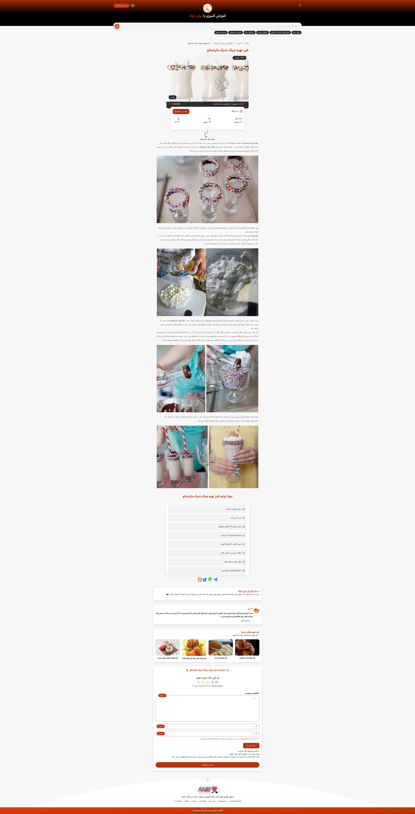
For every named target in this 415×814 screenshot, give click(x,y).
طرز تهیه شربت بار (220, 658)
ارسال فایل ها (251, 745)
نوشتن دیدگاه (182, 111)
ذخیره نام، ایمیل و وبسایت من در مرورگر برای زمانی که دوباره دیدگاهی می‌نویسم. (228, 738)
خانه (246, 43)
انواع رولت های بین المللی (280, 32)
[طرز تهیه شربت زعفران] (247, 656)
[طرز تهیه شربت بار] (221, 656)
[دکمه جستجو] (117, 26)
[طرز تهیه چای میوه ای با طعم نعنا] (194, 656)
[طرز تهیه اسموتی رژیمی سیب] (168, 656)
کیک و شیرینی (238, 104)
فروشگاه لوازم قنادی (235, 801)
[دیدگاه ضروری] (206, 719)
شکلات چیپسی (236, 336)
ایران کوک (196, 16)
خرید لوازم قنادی (122, 5)
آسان (238, 43)
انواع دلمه (296, 32)
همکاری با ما (178, 801)
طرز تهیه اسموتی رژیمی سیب (167, 658)
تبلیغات (186, 801)
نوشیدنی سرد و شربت (222, 43)
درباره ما (194, 801)
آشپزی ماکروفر (221, 32)
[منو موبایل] (300, 5)
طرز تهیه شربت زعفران (247, 658)
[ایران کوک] (207, 8)
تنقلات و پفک (262, 32)
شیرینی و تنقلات (235, 32)
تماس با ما (212, 801)
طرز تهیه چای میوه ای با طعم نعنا (194, 658)
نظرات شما (202, 801)
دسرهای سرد (249, 32)
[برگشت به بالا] (207, 779)
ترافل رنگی (192, 340)
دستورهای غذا (222, 801)
